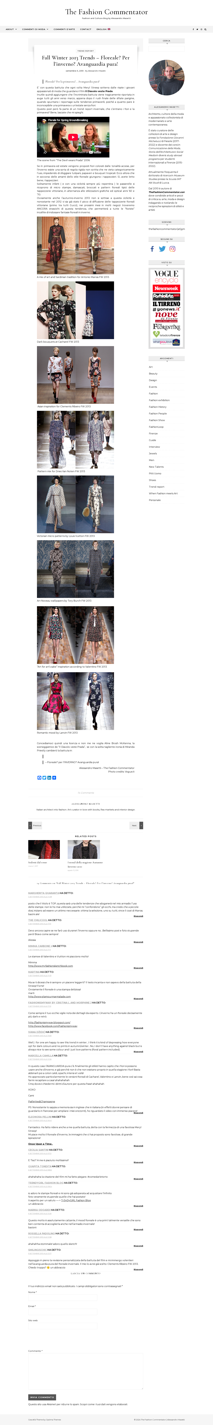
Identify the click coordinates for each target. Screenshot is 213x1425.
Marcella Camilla (40, 1055)
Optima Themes (53, 1419)
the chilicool (38, 920)
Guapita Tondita (39, 1166)
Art (151, 367)
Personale (155, 500)
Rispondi (138, 916)
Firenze (153, 433)
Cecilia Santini (38, 1150)
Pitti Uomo (155, 473)
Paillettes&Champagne (41, 1101)
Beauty (153, 373)
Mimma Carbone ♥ (40, 946)
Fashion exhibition (159, 400)
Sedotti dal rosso (37, 862)
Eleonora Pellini (40, 1117)
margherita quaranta (43, 893)
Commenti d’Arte (64, 29)
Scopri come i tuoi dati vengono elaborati (103, 1404)
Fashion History (157, 407)
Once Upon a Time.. (40, 1144)
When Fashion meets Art (163, 493)
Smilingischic (37, 1250)
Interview (154, 447)
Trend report (86, 51)
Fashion (153, 393)
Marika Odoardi (39, 1210)
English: (102, 29)
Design (153, 380)
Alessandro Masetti (97, 71)
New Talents (156, 466)
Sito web (33, 1320)
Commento (35, 1351)
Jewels (153, 453)
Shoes (152, 480)
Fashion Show (157, 420)
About (10, 29)
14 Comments (86, 792)
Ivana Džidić (36, 1032)
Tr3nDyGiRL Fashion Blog (45, 1183)
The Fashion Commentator (106, 11)
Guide (152, 440)
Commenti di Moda (33, 29)
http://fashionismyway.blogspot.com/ (49, 1022)
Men (151, 460)
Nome (32, 1292)
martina (34, 972)
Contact (85, 29)
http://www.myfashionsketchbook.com (50, 966)
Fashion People (158, 413)
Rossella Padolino (41, 1233)
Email (32, 1306)
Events (153, 387)
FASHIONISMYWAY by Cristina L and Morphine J (60, 1002)
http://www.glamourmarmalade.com (49, 996)
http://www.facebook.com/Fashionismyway (52, 1026)
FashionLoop (156, 427)
